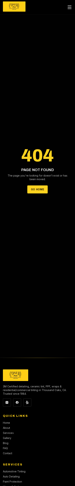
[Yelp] (27, 402)
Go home (37, 189)
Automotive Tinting (14, 471)
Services (8, 432)
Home (6, 422)
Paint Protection (12, 481)
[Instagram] (7, 402)
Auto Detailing (11, 476)
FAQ (5, 448)
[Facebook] (17, 402)
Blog (5, 443)
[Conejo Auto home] (15, 375)
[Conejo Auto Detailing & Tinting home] (14, 7)
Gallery (7, 438)
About (6, 427)
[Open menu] (70, 7)
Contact (7, 453)
